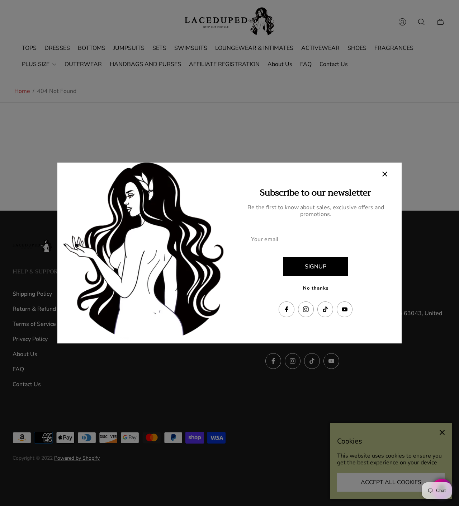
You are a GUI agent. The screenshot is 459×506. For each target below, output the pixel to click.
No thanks (315, 288)
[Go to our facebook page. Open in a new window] (286, 309)
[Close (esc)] (385, 174)
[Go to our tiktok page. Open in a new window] (325, 309)
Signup (315, 267)
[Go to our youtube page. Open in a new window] (344, 309)
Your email (265, 239)
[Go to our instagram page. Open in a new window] (306, 309)
